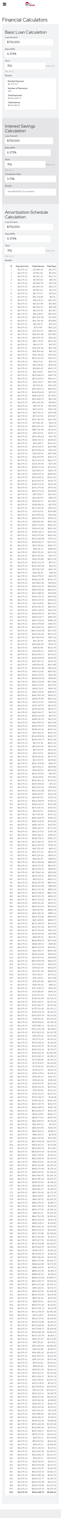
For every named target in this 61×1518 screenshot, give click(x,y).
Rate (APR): (10, 49)
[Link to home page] (30, 4)
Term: (7, 61)
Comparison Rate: (13, 174)
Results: (8, 75)
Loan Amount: (11, 37)
